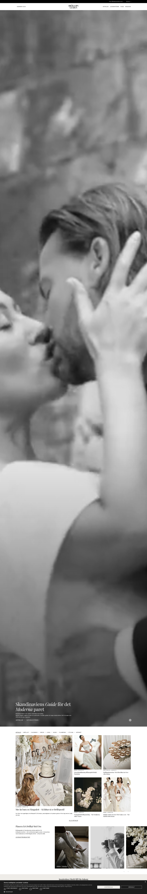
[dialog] (73, 887)
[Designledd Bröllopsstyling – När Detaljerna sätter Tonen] (88, 797)
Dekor (42, 732)
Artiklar (105, 6)
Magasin (128, 6)
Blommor (34, 732)
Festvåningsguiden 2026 (116, 1)
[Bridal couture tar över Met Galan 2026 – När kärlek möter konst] (117, 797)
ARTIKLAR (19, 720)
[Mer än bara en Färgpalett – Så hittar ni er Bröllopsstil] (44, 776)
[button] (124, 871)
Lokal (49, 732)
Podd (122, 6)
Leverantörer (114, 6)
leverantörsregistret (23, 837)
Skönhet (78, 732)
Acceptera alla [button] (109, 887)
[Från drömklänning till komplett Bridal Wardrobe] (88, 755)
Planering (62, 732)
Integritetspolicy (68, 886)
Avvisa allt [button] (131, 887)
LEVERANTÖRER (32, 720)
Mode (55, 732)
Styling (70, 732)
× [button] (145, 881)
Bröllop (26, 732)
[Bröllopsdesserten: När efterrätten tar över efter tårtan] (117, 755)
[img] (73, 6)
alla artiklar (73, 820)
